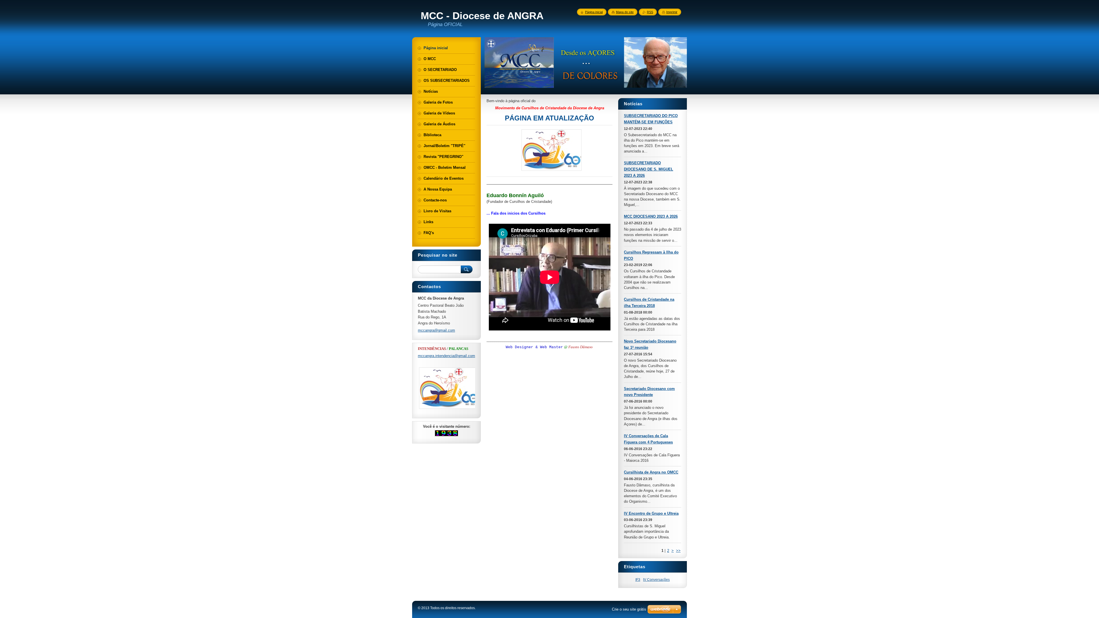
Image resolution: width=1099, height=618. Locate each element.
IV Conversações (656, 579)
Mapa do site (625, 12)
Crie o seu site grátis (629, 609)
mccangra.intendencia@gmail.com (446, 356)
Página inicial (594, 12)
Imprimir (671, 12)
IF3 (637, 579)
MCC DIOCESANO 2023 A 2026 (651, 216)
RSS (650, 12)
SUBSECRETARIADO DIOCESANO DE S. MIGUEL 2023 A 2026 (648, 169)
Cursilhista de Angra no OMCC (651, 472)
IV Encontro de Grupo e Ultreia (651, 513)
